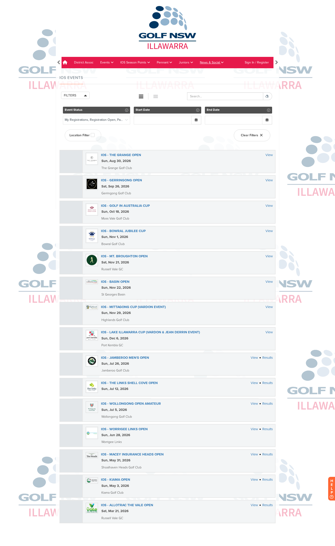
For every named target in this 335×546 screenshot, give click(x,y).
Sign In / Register (257, 62)
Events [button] (105, 62)
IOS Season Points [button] (133, 62)
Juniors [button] (184, 62)
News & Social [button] (210, 62)
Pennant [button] (163, 62)
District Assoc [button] (83, 62)
